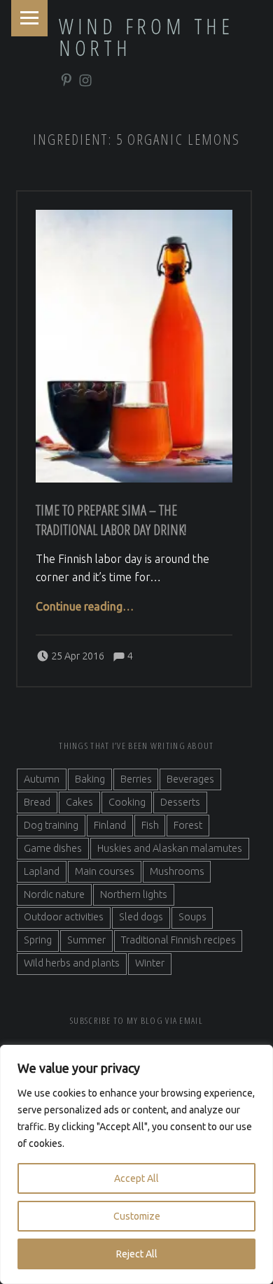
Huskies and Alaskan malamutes (169, 848)
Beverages (190, 779)
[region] (136, 1164)
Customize (136, 1216)
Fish (150, 825)
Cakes (79, 802)
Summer (86, 940)
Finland (110, 825)
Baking (90, 779)
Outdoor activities (64, 916)
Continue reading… (85, 606)
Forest (188, 825)
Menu (29, 18)
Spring (38, 940)
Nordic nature (54, 894)
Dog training (51, 825)
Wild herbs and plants (72, 963)
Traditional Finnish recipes (178, 940)
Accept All (136, 1178)
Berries (136, 779)
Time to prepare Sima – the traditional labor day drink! (111, 519)
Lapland (41, 871)
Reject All (137, 1254)
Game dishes (53, 848)
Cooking (127, 802)
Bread (37, 802)
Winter (149, 963)
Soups (192, 916)
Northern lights (133, 894)
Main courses (104, 871)
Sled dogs (141, 916)
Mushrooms (177, 871)
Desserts (180, 802)
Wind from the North (146, 37)
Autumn (41, 779)
